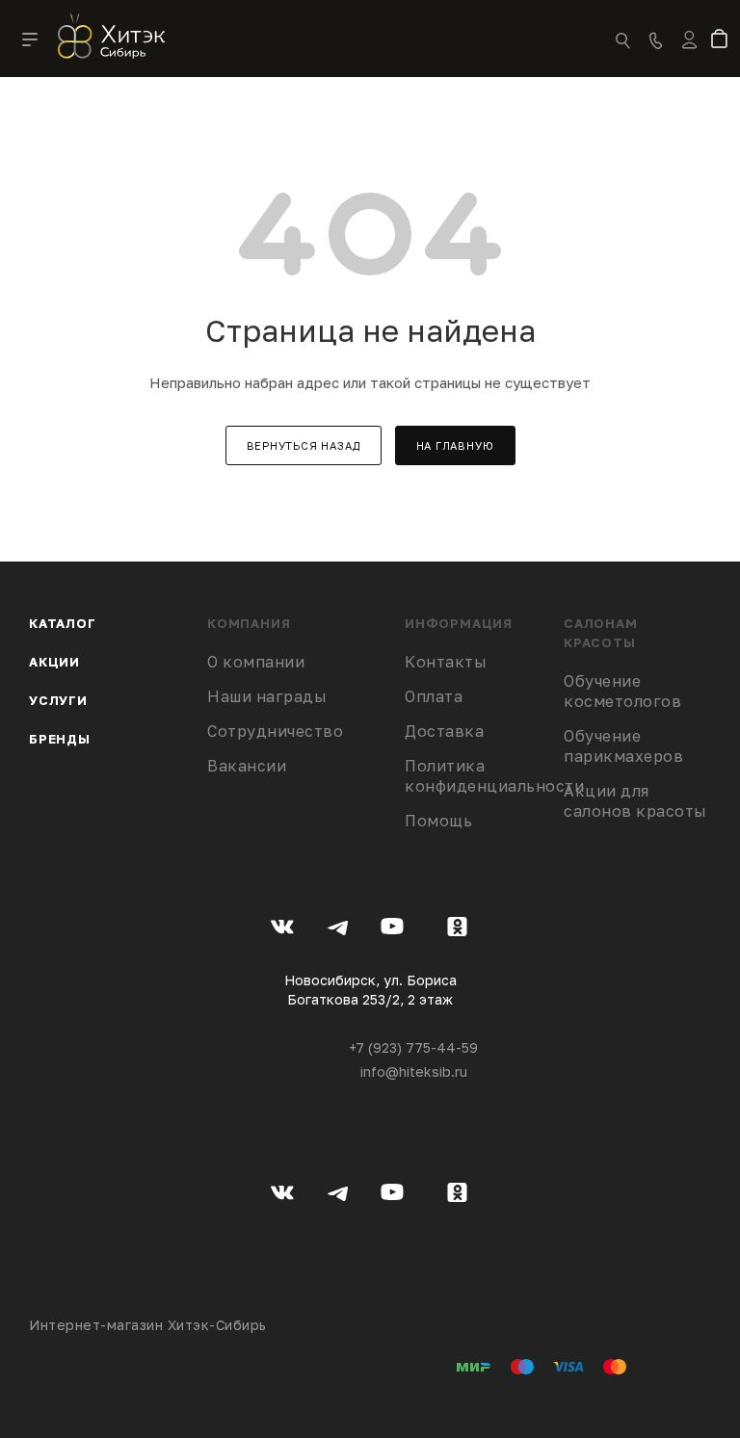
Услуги (58, 700)
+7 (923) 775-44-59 (413, 1047)
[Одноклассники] (457, 929)
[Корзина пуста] (723, 40)
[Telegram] (338, 929)
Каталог (62, 623)
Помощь (438, 820)
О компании (255, 661)
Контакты (446, 661)
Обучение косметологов (622, 691)
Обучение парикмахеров (623, 746)
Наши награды (267, 696)
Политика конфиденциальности (494, 776)
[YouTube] (392, 929)
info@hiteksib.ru (413, 1071)
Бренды (60, 738)
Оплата (433, 696)
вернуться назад (303, 445)
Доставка (444, 731)
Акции (54, 661)
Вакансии (246, 765)
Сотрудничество (275, 731)
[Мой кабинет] (689, 52)
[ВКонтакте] (283, 929)
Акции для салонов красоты (635, 801)
